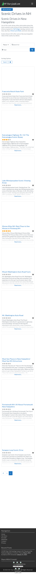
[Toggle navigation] (32, 3)
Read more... (18, 105)
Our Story (4, 536)
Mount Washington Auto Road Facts (16, 272)
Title (4, 62)
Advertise (4, 539)
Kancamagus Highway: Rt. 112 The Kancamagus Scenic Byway (15, 136)
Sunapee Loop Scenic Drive (12, 450)
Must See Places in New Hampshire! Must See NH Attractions (16, 360)
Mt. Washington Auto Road (12, 315)
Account (3, 537)
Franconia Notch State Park (13, 91)
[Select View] (10, 62)
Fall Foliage (16, 29)
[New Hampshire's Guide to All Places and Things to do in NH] (11, 3)
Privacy (3, 543)
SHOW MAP (7, 9)
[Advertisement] (18, 502)
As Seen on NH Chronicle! (9, 554)
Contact (3, 541)
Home (3, 534)
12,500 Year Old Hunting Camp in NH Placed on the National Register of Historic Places (16, 552)
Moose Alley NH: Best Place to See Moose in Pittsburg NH (16, 227)
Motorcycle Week (15, 31)
